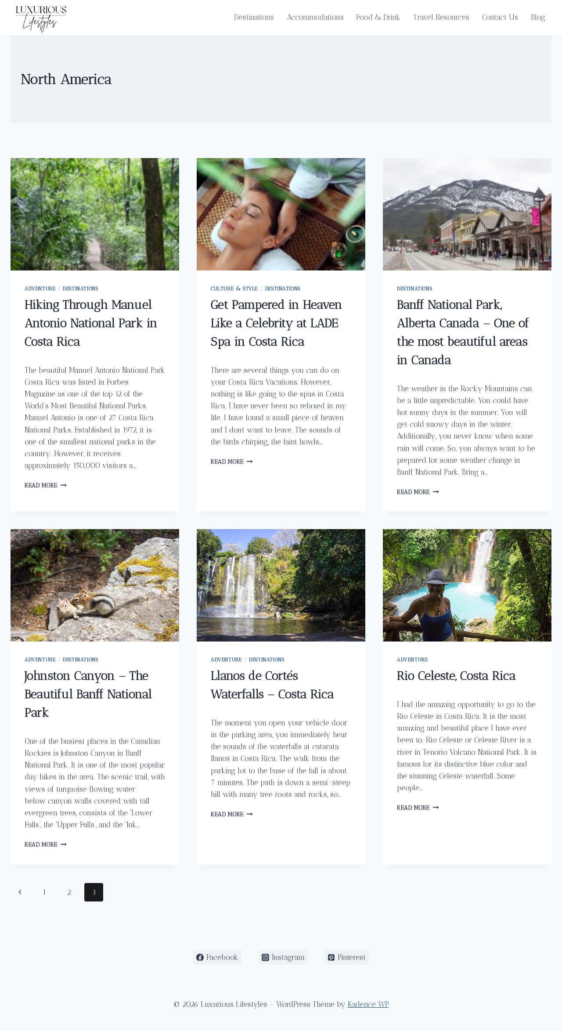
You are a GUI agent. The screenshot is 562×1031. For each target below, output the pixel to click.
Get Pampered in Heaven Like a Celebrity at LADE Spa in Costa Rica (276, 323)
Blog (538, 17)
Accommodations (315, 17)
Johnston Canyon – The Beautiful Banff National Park (88, 694)
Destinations (254, 17)
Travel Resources (441, 17)
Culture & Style (234, 288)
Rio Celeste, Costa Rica (456, 675)
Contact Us (500, 17)
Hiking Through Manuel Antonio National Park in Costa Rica (91, 323)
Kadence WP (368, 1004)
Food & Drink (378, 17)
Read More (46, 485)
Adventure (40, 288)
